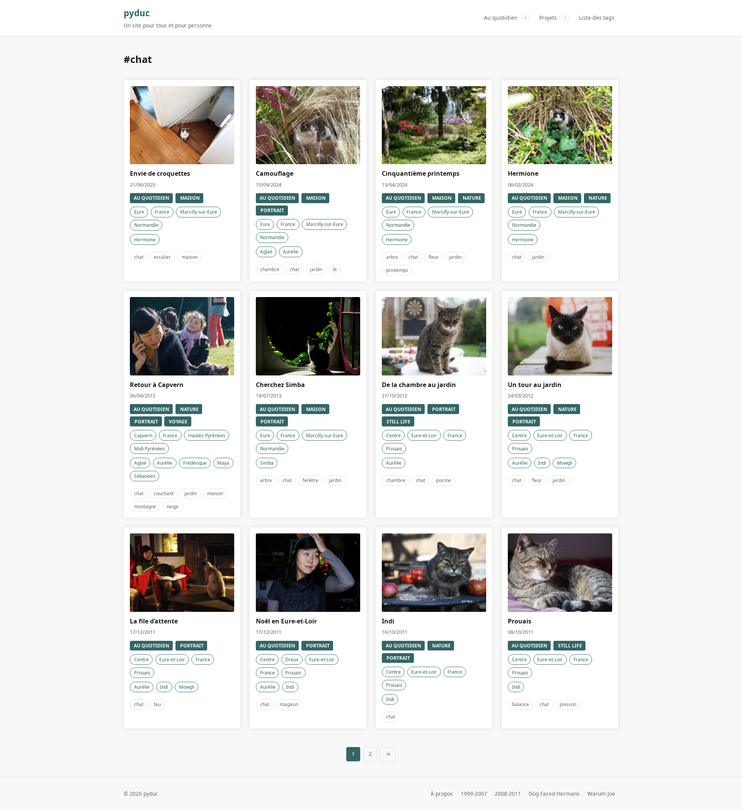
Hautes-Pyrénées (206, 435)
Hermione (145, 239)
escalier (162, 257)
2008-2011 (508, 793)
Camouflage (274, 173)
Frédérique (195, 463)
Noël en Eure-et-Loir (286, 621)
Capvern (143, 435)
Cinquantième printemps (420, 173)
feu (157, 704)
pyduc (137, 13)
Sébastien (144, 476)
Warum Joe (601, 793)
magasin (289, 704)
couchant (164, 493)
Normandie (146, 225)
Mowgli (564, 463)
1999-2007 (474, 793)
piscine (443, 480)
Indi (542, 463)
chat (138, 257)
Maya (223, 463)
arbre (392, 257)
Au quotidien (500, 17)
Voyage (178, 421)
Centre (393, 435)
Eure (139, 212)
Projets (548, 17)
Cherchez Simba (280, 384)
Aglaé (266, 251)
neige (173, 506)
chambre (269, 269)
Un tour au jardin (535, 384)
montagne (145, 506)
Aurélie (290, 251)
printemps (397, 270)
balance (520, 704)
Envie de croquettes (160, 173)
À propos (442, 793)
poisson (568, 704)
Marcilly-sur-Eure (198, 212)
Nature (472, 198)
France (162, 212)
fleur (434, 257)
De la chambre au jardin (419, 384)
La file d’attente (154, 621)
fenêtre (310, 480)
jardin (316, 269)
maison (189, 257)
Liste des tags (596, 17)
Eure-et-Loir (424, 435)
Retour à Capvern (157, 384)
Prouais (394, 448)
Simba (267, 463)
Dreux (291, 659)
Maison (190, 198)
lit (335, 269)
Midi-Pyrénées (149, 448)
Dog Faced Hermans (554, 793)
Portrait (272, 210)
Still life (398, 421)
